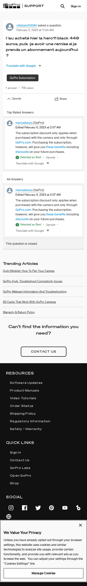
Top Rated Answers (20, 112)
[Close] (80, 525)
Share (63, 99)
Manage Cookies (43, 573)
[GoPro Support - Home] (24, 6)
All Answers (15, 179)
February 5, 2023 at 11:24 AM (35, 30)
